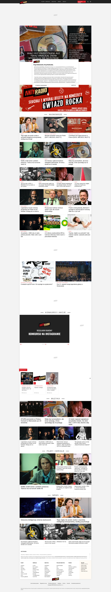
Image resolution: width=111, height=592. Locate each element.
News (22, 133)
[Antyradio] (23, 2)
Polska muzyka (61, 562)
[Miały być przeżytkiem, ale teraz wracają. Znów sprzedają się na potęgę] (43, 44)
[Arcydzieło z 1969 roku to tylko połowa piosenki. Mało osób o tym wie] (32, 222)
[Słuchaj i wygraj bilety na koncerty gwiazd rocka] (55, 98)
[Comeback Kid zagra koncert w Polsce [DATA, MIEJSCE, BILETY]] (79, 125)
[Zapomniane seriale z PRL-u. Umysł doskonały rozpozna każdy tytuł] (82, 479)
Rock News (71, 159)
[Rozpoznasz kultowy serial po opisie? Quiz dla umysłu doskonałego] (55, 197)
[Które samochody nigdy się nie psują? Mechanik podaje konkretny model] (46, 174)
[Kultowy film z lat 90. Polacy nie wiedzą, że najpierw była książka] (64, 479)
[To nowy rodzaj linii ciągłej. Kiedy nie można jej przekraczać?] (82, 174)
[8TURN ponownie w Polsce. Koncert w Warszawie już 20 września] (32, 409)
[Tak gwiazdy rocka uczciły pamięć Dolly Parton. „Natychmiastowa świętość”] (82, 433)
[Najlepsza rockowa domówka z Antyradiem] (44, 329)
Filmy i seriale (55, 451)
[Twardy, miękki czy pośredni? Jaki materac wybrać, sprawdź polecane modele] (79, 222)
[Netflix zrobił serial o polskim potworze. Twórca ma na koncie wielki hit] (32, 150)
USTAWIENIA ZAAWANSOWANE (41, 85)
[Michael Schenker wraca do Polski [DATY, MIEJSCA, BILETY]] (55, 125)
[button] (42, 344)
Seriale (23, 159)
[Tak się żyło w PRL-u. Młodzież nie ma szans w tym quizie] (29, 174)
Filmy (70, 206)
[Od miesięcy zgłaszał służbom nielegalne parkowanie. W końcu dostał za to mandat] (55, 150)
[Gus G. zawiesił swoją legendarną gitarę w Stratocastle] (73, 271)
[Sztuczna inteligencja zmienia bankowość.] (38, 508)
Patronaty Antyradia (50, 133)
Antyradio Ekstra (38, 385)
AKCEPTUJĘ (73, 85)
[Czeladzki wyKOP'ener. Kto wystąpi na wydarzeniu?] (38, 271)
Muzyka (55, 399)
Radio (70, 562)
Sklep (82, 562)
